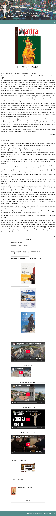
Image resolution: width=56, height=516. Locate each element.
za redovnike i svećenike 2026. (19, 245)
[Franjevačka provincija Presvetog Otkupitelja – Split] (28, 10)
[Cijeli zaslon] (43, 360)
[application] (28, 351)
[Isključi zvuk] (41, 360)
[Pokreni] (12, 360)
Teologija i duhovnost (17, 479)
